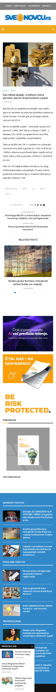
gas (33, 189)
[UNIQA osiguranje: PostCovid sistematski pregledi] (7, 681)
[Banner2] (28, 333)
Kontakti (46, 6)
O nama (9, 6)
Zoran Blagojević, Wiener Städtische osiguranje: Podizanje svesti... (13, 666)
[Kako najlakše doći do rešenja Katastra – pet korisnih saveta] (11, 610)
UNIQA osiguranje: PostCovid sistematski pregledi (23, 682)
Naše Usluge (20, 6)
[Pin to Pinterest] (41, 205)
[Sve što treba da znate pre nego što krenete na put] (7, 654)
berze (24, 189)
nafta (42, 189)
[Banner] (28, 404)
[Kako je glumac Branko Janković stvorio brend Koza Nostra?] (11, 593)
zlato (7, 193)
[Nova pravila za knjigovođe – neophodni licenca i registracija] (11, 575)
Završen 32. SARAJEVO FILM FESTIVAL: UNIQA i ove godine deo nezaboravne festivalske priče (37, 516)
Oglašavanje (34, 6)
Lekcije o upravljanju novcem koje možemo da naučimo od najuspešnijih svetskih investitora (37, 550)
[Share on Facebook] (35, 205)
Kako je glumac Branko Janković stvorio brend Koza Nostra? (37, 591)
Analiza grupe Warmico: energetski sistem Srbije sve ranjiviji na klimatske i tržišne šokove (37, 533)
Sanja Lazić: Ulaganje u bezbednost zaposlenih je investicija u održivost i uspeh (38, 633)
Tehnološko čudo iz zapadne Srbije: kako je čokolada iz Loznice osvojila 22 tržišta (37, 668)
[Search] (53, 29)
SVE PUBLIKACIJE (12, 476)
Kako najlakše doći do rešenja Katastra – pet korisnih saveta (37, 609)
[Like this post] (32, 205)
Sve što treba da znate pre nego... (23, 653)
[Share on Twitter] (38, 205)
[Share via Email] (44, 205)
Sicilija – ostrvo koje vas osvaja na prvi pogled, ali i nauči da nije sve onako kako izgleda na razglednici (37, 651)
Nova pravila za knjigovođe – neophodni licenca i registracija (37, 574)
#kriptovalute (11, 189)
